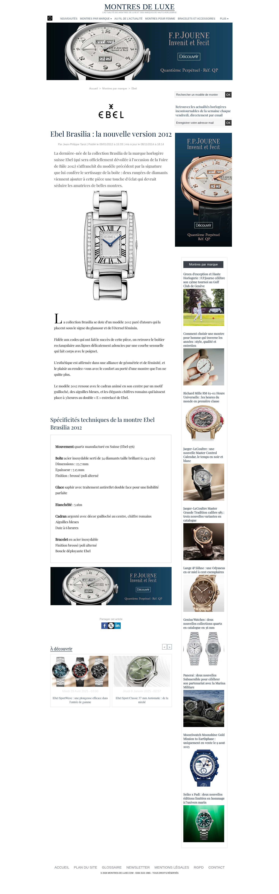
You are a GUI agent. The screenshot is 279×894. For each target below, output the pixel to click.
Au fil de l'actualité (128, 18)
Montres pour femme (160, 18)
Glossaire (112, 867)
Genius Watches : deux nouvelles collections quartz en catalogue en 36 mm (202, 623)
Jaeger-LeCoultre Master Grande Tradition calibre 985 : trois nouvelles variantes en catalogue (203, 514)
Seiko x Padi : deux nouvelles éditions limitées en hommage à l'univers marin (204, 798)
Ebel (134, 88)
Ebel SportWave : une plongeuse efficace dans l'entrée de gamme (80, 700)
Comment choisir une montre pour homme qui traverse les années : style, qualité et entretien (203, 339)
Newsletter (138, 867)
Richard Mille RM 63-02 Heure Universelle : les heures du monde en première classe (204, 397)
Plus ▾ (224, 18)
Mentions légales (172, 867)
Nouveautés (68, 18)
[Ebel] (111, 110)
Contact (216, 867)
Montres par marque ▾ (96, 18)
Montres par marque (114, 88)
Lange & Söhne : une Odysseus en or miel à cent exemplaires (204, 570)
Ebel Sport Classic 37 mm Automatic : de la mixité (142, 700)
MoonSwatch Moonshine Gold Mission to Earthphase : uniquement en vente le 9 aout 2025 (204, 741)
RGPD (199, 867)
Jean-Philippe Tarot (74, 144)
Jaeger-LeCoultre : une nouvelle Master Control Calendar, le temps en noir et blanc (203, 455)
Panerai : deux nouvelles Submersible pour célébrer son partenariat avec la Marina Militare (204, 681)
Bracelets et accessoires (196, 18)
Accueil (93, 88)
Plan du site (86, 867)
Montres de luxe (139, 7)
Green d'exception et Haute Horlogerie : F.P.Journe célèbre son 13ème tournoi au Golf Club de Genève (204, 280)
